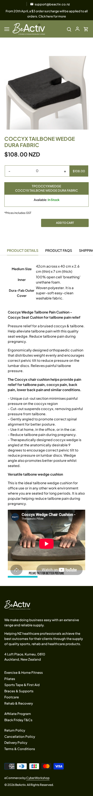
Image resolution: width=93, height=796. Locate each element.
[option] (46, 87)
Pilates (9, 679)
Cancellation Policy (19, 736)
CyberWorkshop (38, 778)
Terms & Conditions (19, 749)
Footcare (11, 697)
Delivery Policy (15, 742)
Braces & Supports (19, 691)
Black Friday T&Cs (18, 720)
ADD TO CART (65, 222)
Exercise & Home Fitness (23, 672)
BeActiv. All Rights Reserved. (34, 785)
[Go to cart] (86, 29)
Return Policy (14, 730)
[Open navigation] (6, 29)
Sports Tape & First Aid (22, 685)
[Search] (69, 29)
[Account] (77, 29)
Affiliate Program (17, 713)
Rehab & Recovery (18, 703)
